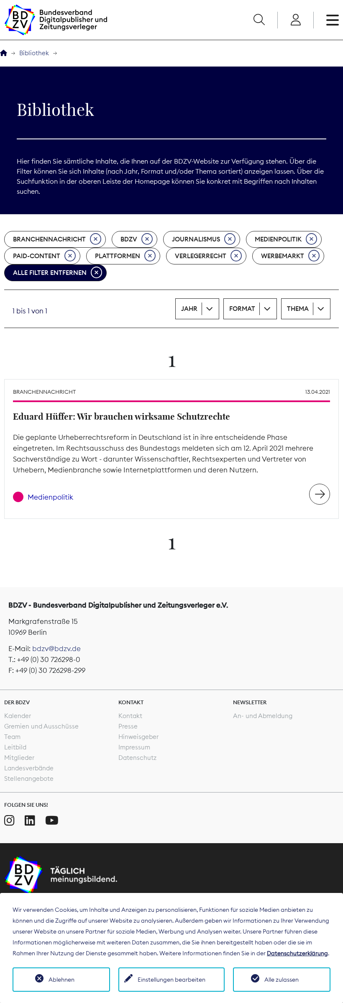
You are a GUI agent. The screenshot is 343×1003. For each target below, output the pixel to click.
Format (242, 309)
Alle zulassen (281, 979)
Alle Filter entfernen (50, 273)
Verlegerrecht (200, 256)
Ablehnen (61, 979)
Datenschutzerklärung (297, 953)
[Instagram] (9, 820)
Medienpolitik (278, 239)
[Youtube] (52, 820)
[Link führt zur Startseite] (55, 20)
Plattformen (117, 256)
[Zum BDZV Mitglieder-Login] (295, 20)
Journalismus (196, 239)
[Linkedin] (30, 820)
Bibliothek (34, 53)
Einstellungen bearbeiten (171, 979)
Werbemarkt (282, 256)
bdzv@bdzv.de (56, 648)
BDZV (128, 239)
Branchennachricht (49, 239)
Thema (298, 309)
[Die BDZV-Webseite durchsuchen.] (259, 20)
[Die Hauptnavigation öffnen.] (332, 20)
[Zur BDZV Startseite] (3, 53)
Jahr (189, 309)
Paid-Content (36, 256)
